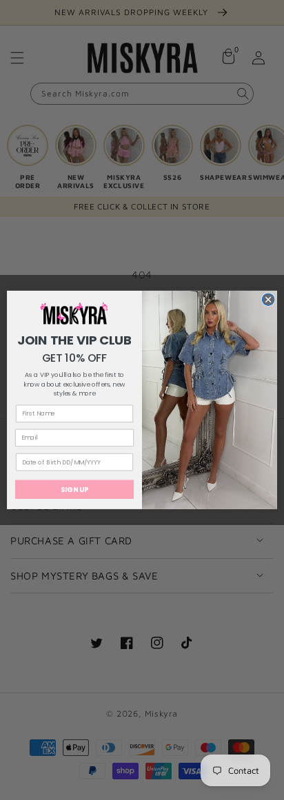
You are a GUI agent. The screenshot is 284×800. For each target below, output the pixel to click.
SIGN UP (74, 489)
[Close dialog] (268, 300)
